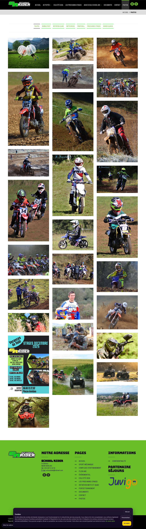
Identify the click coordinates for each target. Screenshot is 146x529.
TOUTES (36, 26)
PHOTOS (125, 5)
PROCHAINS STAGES (94, 26)
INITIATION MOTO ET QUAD (89, 485)
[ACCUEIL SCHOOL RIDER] (19, 4)
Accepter (127, 523)
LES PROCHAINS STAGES (73, 5)
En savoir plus (110, 521)
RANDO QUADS (108, 26)
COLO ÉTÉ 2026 (58, 5)
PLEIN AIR (82, 471)
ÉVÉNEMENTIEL (84, 475)
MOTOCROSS (70, 26)
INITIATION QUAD (58, 26)
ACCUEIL (38, 5)
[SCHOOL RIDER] (22, 454)
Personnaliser (126, 517)
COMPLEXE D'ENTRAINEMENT (90, 468)
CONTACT (117, 5)
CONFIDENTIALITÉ (119, 461)
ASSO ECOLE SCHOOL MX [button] (92, 5)
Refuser (127, 512)
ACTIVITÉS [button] (46, 5)
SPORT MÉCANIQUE (86, 464)
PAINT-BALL (81, 26)
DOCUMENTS (108, 5)
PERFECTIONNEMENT (87, 488)
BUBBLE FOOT (46, 26)
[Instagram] (136, 4)
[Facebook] (132, 4)
